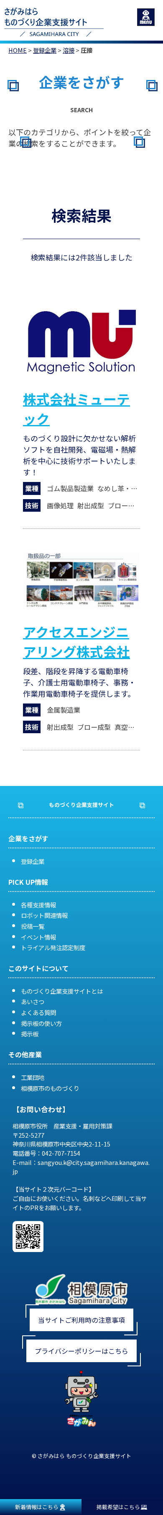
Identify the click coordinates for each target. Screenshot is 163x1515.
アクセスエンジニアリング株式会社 (76, 641)
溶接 (68, 50)
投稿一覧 (32, 926)
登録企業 (44, 50)
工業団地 (32, 1077)
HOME (17, 50)
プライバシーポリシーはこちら (81, 1351)
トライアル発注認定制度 (53, 947)
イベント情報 (38, 937)
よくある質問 (38, 1012)
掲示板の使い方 (41, 1023)
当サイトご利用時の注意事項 (81, 1320)
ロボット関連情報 (44, 915)
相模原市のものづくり (50, 1088)
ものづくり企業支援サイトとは (62, 991)
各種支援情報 (38, 904)
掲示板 (29, 1033)
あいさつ (32, 1001)
